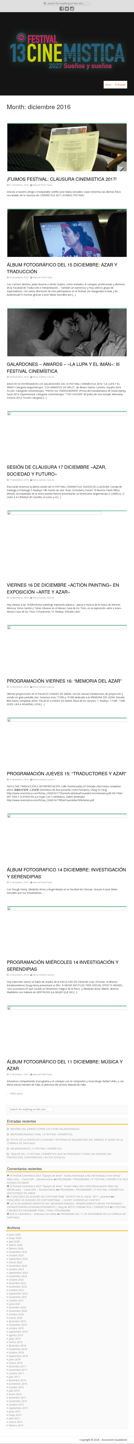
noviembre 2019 (18, 1324)
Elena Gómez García (43, 376)
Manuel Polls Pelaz (42, 184)
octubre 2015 (16, 1404)
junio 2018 (15, 1359)
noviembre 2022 (18, 1286)
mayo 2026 (15, 1238)
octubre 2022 (16, 1290)
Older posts (15, 1093)
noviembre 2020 (18, 1311)
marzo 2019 (15, 1342)
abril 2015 (14, 1418)
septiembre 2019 (18, 1331)
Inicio (108, 84)
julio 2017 (14, 1376)
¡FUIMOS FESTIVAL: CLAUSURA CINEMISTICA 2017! (62, 179)
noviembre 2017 (18, 1369)
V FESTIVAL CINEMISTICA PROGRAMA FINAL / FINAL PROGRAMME (66, 1208)
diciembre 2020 (17, 1307)
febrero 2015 (16, 1425)
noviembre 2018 (18, 1349)
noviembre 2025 (18, 1252)
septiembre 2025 (18, 1258)
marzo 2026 (15, 1245)
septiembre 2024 (18, 1272)
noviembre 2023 (18, 1276)
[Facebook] (61, 9)
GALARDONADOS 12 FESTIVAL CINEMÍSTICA (36, 1148)
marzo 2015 (15, 1422)
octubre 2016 (16, 1387)
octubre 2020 (16, 1314)
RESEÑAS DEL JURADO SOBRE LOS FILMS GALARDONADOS (45, 1129)
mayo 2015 (15, 1415)
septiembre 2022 (18, 1293)
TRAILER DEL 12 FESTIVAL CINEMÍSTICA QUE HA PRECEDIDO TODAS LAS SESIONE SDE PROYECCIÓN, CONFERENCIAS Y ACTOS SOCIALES (59, 1155)
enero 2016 (15, 1394)
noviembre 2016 (18, 1383)
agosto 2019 (16, 1335)
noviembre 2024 (18, 1265)
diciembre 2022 (17, 1283)
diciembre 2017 (17, 1366)
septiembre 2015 (18, 1408)
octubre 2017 (16, 1373)
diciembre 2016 (17, 1380)
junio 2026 (15, 1234)
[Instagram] (72, 9)
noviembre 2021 (18, 1297)
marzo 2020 (15, 1317)
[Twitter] (67, 9)
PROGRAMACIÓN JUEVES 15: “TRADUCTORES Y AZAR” (66, 773)
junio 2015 (15, 1411)
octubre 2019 (16, 1328)
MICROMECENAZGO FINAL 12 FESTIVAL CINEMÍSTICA (41, 1134)
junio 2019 (15, 1338)
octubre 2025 (16, 1255)
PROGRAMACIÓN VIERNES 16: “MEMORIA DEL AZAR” (64, 680)
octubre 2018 (16, 1352)
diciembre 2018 (17, 1345)
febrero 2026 (16, 1248)
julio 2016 (14, 1390)
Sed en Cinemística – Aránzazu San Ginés (33, 1214)
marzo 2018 (15, 1363)
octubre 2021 (16, 1300)
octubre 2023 (16, 1279)
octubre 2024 (16, 1269)
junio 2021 (15, 1304)
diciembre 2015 (17, 1397)
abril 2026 (14, 1241)
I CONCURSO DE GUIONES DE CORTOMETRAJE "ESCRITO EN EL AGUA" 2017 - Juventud (60, 1196)
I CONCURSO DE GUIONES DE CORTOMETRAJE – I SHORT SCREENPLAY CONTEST (61, 1198)
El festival (120, 84)
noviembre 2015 (18, 1401)
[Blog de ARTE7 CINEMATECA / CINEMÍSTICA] (67, 46)
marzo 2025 (15, 1262)
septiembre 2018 (18, 1356)
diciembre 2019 (17, 1321)
